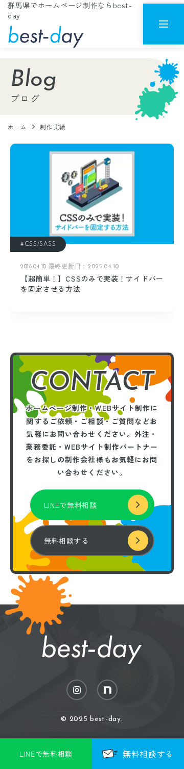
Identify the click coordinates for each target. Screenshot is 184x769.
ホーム (17, 127)
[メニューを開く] (163, 24)
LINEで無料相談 (70, 505)
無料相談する (66, 540)
